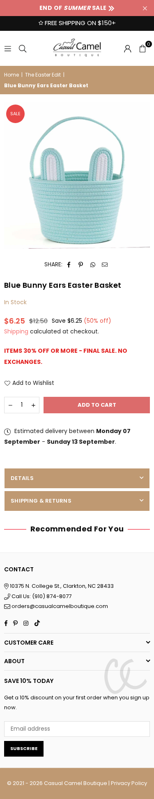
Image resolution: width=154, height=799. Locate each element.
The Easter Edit (43, 74)
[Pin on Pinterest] (81, 264)
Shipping (16, 331)
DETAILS (22, 478)
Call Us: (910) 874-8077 (40, 596)
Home (11, 74)
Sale (15, 113)
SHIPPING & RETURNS (41, 501)
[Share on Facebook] (69, 264)
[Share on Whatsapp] (93, 264)
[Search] (22, 48)
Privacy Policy (129, 783)
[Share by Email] (105, 264)
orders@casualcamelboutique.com (59, 606)
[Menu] (7, 48)
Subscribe (23, 748)
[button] (142, 48)
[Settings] (127, 48)
